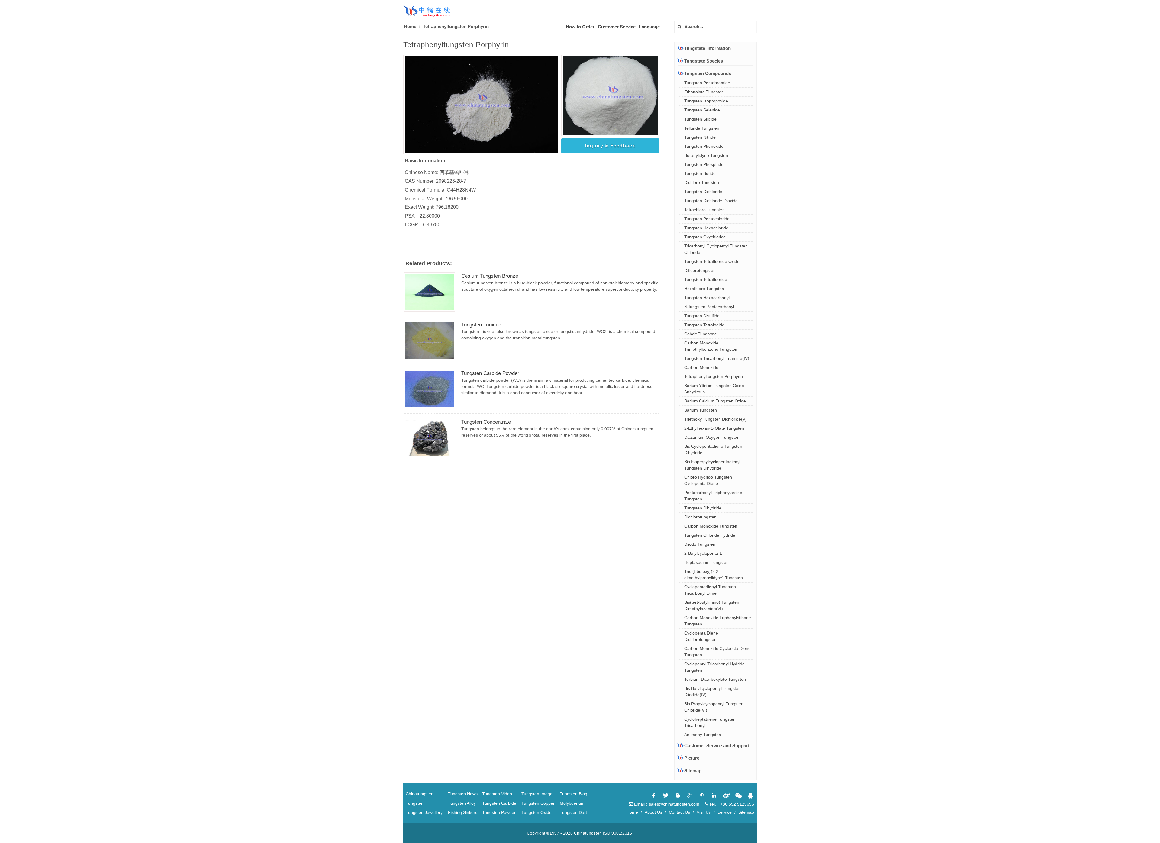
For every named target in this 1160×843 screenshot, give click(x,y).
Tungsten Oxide (536, 812)
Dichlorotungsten (700, 517)
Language (649, 26)
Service (724, 812)
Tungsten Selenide (702, 110)
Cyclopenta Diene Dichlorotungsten (701, 636)
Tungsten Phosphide (703, 164)
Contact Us (679, 812)
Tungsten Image (537, 793)
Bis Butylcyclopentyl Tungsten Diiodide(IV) (712, 691)
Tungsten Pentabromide (707, 82)
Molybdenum (572, 803)
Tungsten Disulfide (702, 315)
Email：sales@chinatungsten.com (666, 804)
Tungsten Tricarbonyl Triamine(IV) (716, 358)
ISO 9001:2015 (617, 833)
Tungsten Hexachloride (706, 227)
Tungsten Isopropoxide (706, 101)
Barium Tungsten (700, 410)
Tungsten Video (497, 793)
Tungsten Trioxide (481, 325)
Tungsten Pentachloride (707, 218)
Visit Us (704, 812)
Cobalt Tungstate (700, 333)
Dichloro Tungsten (701, 182)
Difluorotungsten (700, 270)
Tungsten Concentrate (486, 422)
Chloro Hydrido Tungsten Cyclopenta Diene (708, 480)
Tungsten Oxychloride (705, 236)
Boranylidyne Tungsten (706, 155)
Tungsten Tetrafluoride (705, 279)
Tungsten (415, 803)
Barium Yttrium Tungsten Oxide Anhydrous (714, 388)
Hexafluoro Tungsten (704, 288)
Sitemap (692, 770)
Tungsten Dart (573, 812)
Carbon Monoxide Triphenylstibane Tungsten (717, 620)
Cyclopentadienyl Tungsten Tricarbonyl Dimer (710, 590)
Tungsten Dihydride (702, 507)
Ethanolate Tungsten (704, 91)
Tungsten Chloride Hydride (709, 535)
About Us (653, 812)
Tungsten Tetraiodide (704, 324)
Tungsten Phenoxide (703, 146)
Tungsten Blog (573, 793)
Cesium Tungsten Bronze (489, 276)
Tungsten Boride (700, 173)
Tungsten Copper (538, 803)
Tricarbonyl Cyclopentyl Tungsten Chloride (716, 249)
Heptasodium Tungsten (706, 562)
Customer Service (617, 26)
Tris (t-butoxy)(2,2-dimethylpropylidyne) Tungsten (713, 574)
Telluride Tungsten (701, 128)
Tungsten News (463, 793)
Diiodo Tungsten (699, 544)
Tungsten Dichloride (703, 191)
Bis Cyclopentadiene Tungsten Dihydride (713, 449)
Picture (691, 758)
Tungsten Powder (499, 812)
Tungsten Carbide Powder (490, 373)
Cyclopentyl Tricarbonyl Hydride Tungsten (714, 667)
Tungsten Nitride (700, 137)
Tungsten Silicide (700, 119)
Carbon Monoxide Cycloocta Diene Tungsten (717, 651)
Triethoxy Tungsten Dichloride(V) (715, 419)
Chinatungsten (419, 793)
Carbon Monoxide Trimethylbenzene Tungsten (710, 346)
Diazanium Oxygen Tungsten (712, 437)
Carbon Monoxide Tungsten (710, 526)
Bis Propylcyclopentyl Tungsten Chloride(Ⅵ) (713, 706)
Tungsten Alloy (462, 803)
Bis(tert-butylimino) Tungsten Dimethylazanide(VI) (711, 605)
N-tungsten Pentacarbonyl (709, 306)
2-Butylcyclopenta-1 (703, 553)
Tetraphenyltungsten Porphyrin (713, 376)
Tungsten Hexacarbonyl (707, 297)
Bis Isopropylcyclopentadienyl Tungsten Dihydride (712, 464)
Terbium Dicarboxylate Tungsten (715, 679)
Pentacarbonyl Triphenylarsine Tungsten (713, 495)
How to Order (580, 26)
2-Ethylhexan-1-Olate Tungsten (714, 428)
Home (410, 26)
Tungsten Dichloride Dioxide (711, 200)
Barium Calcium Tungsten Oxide (715, 401)
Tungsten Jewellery (424, 812)
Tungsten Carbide (499, 803)
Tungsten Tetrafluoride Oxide (712, 261)
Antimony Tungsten (702, 734)
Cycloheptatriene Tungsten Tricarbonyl (710, 722)
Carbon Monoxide (701, 367)
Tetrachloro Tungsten (704, 209)
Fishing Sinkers (462, 812)
